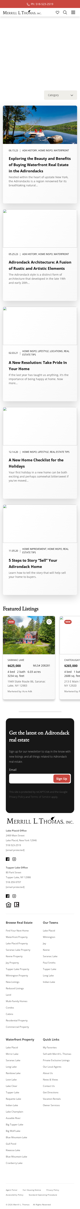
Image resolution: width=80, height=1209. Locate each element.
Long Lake (48, 975)
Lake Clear (11, 1086)
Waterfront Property (17, 937)
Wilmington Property (17, 975)
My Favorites (50, 1047)
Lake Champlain (14, 1111)
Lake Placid (49, 930)
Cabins (9, 1014)
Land (8, 994)
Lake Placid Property (17, 943)
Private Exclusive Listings (56, 1060)
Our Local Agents (52, 1066)
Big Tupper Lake (14, 1124)
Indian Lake (49, 982)
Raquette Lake (13, 1098)
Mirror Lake (12, 1054)
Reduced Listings (15, 988)
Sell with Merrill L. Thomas (57, 1054)
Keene (46, 949)
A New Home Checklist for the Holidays (36, 463)
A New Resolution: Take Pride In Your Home (38, 365)
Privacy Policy (17, 797)
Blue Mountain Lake (16, 1137)
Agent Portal (11, 1190)
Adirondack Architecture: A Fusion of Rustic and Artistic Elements (40, 265)
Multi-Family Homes (16, 1001)
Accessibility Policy (14, 1194)
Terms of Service (40, 797)
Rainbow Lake (13, 1073)
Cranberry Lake (14, 1163)
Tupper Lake (49, 969)
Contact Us (49, 1086)
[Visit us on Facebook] (7, 858)
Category (53, 95)
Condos (10, 1007)
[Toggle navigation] (73, 12)
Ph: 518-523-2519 (42, 4)
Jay (44, 943)
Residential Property (17, 1020)
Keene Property (14, 956)
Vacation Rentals (52, 1098)
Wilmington (49, 937)
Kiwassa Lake (13, 1150)
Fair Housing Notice (32, 1190)
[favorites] (58, 12)
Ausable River (13, 1118)
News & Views (50, 1079)
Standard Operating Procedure (43, 1194)
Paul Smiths (49, 962)
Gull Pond (11, 1143)
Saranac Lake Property (18, 949)
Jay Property (12, 962)
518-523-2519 (13, 845)
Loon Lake (11, 1079)
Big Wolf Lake (13, 1131)
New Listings (12, 982)
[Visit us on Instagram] (14, 858)
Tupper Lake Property (17, 969)
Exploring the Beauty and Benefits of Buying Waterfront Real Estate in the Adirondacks (40, 164)
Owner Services (51, 1105)
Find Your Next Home (17, 930)
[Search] (65, 12)
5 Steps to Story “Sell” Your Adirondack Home (33, 563)
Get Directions (50, 1092)
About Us (48, 1073)
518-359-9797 (13, 882)
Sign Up (61, 779)
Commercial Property (17, 1027)
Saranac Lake (50, 956)
